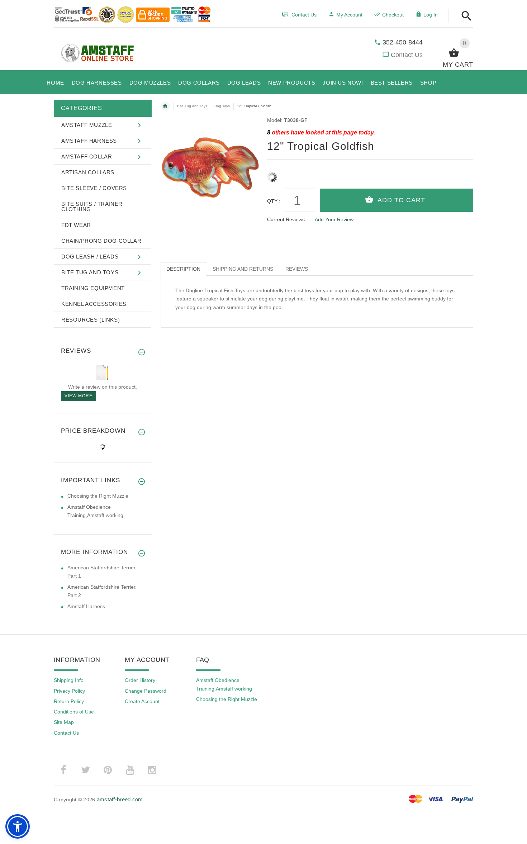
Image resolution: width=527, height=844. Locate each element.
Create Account (142, 701)
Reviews (296, 269)
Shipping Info (69, 680)
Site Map (64, 722)
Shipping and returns (243, 269)
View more (78, 395)
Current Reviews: (286, 219)
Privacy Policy (69, 691)
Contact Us (407, 54)
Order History (140, 680)
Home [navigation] (165, 106)
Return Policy (69, 701)
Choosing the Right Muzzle (97, 496)
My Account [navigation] (349, 15)
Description (183, 269)
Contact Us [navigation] (304, 15)
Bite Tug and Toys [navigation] (192, 106)
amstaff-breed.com (120, 799)
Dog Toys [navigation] (222, 106)
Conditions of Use (74, 712)
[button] (464, 16)
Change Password (145, 691)
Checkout (393, 15)
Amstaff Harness (86, 606)
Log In (430, 15)
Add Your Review (334, 219)
